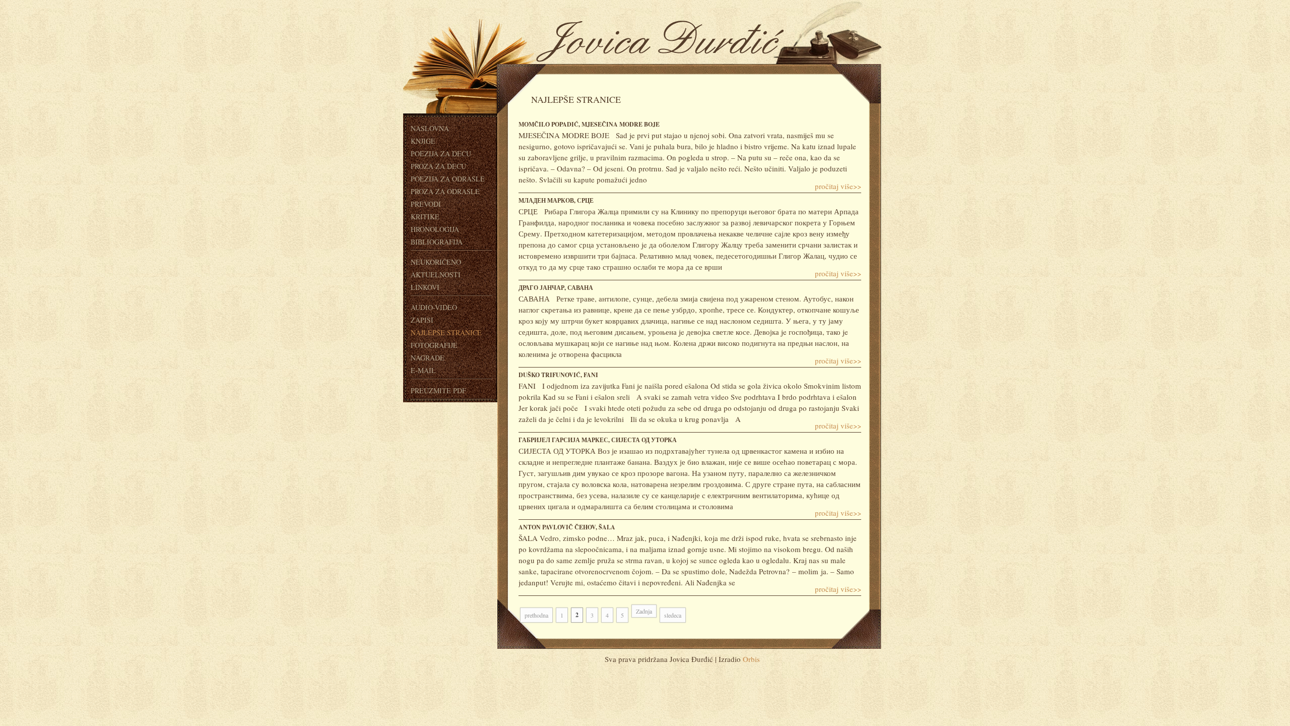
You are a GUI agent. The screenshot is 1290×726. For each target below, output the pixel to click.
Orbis (751, 659)
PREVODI (426, 204)
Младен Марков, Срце (556, 200)
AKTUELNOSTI (436, 274)
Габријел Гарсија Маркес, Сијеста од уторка (598, 440)
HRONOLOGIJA (435, 229)
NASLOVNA (430, 128)
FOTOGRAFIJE (434, 345)
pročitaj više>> (838, 186)
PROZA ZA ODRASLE (445, 191)
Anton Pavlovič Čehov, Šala (567, 527)
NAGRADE (427, 357)
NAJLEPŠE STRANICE (446, 332)
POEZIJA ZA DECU (441, 153)
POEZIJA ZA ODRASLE (448, 179)
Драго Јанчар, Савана (556, 287)
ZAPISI (422, 320)
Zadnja (644, 611)
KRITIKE (425, 216)
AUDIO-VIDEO (434, 307)
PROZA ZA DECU (438, 166)
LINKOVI (425, 287)
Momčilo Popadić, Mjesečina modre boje (589, 124)
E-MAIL (423, 370)
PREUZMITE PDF (438, 390)
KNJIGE (423, 141)
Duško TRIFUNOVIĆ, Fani (558, 375)
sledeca (672, 615)
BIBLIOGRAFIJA (437, 242)
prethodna (536, 615)
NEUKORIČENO (436, 262)
